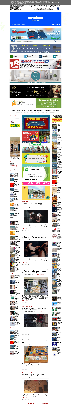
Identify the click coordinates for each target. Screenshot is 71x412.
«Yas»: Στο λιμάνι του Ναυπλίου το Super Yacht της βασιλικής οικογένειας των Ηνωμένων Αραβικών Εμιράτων (14, 180)
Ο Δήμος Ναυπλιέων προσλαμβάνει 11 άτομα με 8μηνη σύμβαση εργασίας (16, 195)
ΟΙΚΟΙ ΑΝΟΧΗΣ (42, 274)
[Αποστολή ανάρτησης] (28, 230)
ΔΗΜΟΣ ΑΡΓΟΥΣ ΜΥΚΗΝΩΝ (38, 110)
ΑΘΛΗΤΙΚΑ (18, 110)
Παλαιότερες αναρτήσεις (44, 403)
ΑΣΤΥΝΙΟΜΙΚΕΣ (38, 274)
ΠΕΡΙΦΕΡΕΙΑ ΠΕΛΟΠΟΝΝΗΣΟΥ (50, 112)
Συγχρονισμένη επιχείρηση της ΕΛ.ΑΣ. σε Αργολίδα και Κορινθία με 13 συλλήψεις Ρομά (34, 236)
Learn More (54, 2)
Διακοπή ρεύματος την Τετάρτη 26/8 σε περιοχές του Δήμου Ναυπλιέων (16, 184)
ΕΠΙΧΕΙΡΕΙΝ (26, 112)
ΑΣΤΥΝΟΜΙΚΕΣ (30, 110)
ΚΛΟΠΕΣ (44, 377)
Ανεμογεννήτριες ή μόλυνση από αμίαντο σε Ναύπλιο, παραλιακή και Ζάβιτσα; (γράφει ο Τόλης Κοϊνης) (14, 215)
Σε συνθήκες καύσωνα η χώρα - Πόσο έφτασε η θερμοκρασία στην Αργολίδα (16, 204)
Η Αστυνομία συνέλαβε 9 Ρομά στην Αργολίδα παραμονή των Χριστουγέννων (34, 309)
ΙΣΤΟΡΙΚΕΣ (37, 112)
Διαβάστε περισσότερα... (26, 228)
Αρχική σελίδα (31, 403)
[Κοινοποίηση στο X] (25, 230)
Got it (59, 2)
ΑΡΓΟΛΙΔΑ (23, 110)
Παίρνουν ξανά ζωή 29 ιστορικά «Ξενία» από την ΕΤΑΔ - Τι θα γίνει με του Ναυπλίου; (16, 175)
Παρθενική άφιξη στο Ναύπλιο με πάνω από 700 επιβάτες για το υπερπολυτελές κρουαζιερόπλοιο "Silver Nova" (14, 190)
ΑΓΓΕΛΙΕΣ (13, 110)
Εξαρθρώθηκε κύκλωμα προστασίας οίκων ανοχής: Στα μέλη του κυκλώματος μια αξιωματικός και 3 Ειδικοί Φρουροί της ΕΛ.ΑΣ (35, 271)
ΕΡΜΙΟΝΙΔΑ (31, 112)
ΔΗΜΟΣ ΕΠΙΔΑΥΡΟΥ (48, 110)
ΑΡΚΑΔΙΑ (37, 377)
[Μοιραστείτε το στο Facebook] (26, 230)
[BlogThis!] (23, 230)
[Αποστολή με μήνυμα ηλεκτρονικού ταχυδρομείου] (22, 230)
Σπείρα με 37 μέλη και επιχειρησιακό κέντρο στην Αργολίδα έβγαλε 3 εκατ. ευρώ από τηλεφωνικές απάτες (35, 341)
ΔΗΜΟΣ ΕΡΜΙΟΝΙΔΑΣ (56, 110)
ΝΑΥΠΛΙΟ (42, 112)
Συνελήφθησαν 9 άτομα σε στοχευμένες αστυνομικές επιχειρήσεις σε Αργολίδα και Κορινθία (33, 205)
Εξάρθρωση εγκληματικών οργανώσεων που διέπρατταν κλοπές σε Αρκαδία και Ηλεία (33, 375)
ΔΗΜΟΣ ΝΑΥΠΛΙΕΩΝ (19, 112)
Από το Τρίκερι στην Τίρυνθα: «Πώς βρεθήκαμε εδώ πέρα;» (16, 199)
